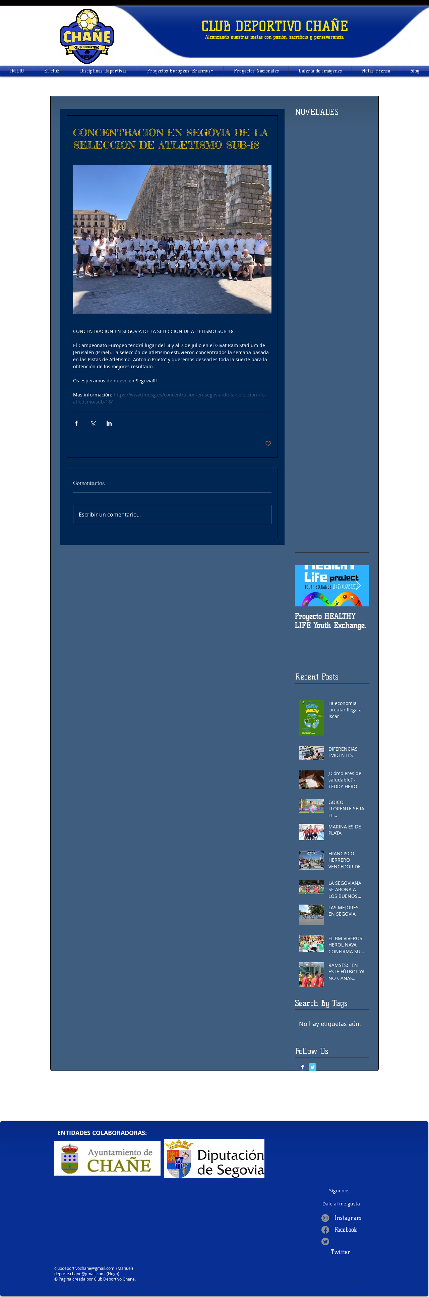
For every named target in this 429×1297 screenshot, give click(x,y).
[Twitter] (325, 1241)
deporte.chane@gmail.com (79, 1273)
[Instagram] (325, 1218)
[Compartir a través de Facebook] (76, 423)
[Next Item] (358, 586)
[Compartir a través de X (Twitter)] (92, 423)
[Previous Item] (306, 586)
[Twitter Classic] (312, 1067)
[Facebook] (325, 1230)
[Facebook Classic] (302, 1067)
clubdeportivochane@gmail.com (84, 1268)
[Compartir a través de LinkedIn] (109, 423)
